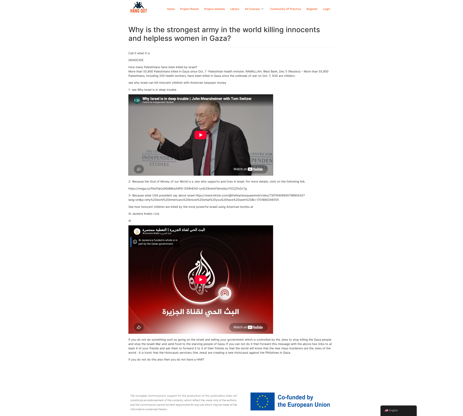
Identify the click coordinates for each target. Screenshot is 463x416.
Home (171, 9)
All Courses (252, 9)
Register (312, 9)
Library (234, 9)
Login (326, 9)
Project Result (189, 9)
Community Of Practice (285, 9)
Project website (214, 9)
